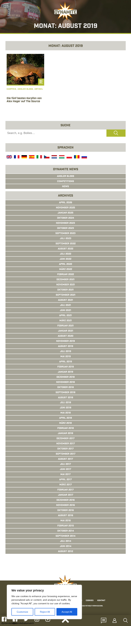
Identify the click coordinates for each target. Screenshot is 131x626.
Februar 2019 (65, 367)
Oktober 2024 (65, 218)
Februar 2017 (65, 490)
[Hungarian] (61, 157)
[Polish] (69, 157)
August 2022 (65, 249)
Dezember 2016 (65, 500)
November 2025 (65, 208)
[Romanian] (76, 157)
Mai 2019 (65, 356)
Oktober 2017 (65, 449)
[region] (44, 602)
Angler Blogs (65, 176)
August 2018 (65, 397)
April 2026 (65, 202)
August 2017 (65, 459)
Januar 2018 (65, 433)
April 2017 (65, 479)
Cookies (89, 600)
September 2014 (65, 536)
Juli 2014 (65, 541)
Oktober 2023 (65, 228)
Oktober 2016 (65, 510)
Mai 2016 (65, 520)
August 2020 (65, 336)
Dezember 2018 (65, 377)
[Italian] (39, 157)
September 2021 (65, 295)
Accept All (67, 611)
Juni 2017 (65, 469)
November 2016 (65, 505)
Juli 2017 (65, 464)
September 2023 (65, 233)
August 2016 (65, 515)
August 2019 (65, 346)
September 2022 (66, 244)
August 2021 (65, 300)
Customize (22, 611)
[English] (9, 157)
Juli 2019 (65, 351)
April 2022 (65, 264)
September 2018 (65, 392)
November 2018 (65, 382)
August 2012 (65, 551)
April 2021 (65, 315)
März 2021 (65, 320)
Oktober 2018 (65, 387)
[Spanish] (31, 157)
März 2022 (65, 269)
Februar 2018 (65, 428)
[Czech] (46, 157)
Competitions (65, 181)
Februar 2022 (65, 274)
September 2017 (65, 454)
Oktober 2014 (65, 531)
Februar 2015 (65, 526)
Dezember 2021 (65, 279)
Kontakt (101, 600)
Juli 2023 (65, 238)
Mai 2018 (65, 413)
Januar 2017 (65, 495)
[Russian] (84, 157)
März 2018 (65, 423)
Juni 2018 (65, 408)
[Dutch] (54, 157)
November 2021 (65, 285)
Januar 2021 (65, 331)
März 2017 (65, 485)
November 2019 (65, 341)
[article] (25, 82)
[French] (16, 157)
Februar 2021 (65, 326)
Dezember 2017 (65, 438)
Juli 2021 (65, 305)
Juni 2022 (65, 259)
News (65, 186)
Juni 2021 (65, 310)
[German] (24, 157)
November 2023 (65, 223)
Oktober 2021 (65, 290)
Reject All (45, 611)
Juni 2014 (65, 546)
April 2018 (65, 418)
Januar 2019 (65, 372)
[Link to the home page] (65, 11)
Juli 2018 (65, 402)
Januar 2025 (65, 213)
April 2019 (65, 362)
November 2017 (65, 444)
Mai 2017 (65, 474)
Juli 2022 (65, 254)
